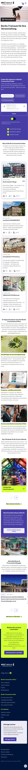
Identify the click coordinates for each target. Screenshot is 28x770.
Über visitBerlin (5, 682)
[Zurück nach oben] (25, 766)
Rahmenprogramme (7, 100)
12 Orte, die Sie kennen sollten (14, 530)
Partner (3, 687)
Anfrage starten (10, 739)
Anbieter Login (5, 715)
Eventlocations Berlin (7, 697)
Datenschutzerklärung (7, 754)
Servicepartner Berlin (7, 705)
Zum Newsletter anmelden (14, 652)
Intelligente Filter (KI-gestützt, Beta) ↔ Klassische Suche (11, 122)
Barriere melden (5, 752)
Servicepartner (20, 96)
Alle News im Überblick (13, 616)
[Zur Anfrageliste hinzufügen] (22, 165)
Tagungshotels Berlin (6, 700)
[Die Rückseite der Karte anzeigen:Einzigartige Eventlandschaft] (14, 475)
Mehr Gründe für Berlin (13, 504)
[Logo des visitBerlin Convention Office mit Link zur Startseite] (7, 3)
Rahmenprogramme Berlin (8, 702)
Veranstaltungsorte (7, 96)
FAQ (2, 717)
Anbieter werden (5, 712)
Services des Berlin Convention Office (13, 424)
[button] (5, 245)
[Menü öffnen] (25, 3)
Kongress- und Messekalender (11, 390)
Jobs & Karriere (5, 685)
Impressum (4, 757)
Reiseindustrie (5, 690)
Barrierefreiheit (5, 749)
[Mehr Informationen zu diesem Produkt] (24, 106)
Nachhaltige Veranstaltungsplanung (13, 354)
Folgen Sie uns (5, 673)
